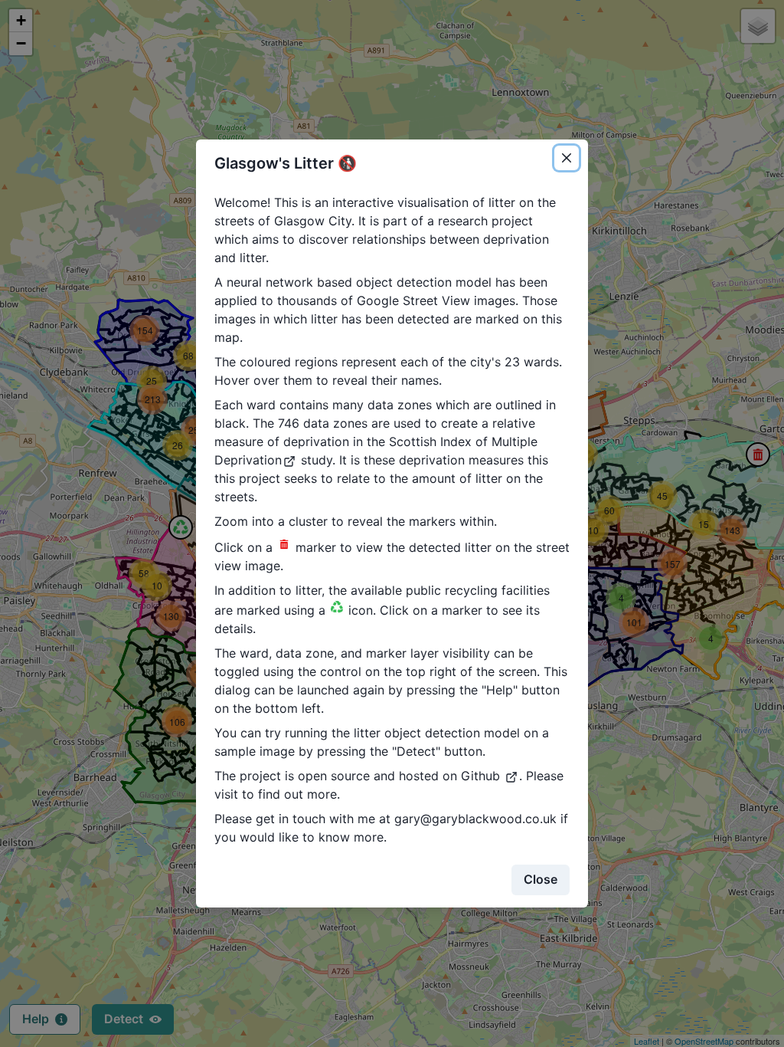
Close (540, 879)
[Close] (566, 158)
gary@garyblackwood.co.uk (475, 818)
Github (482, 775)
